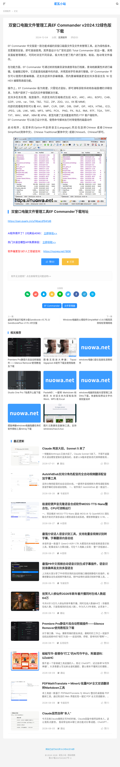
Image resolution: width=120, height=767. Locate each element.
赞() (50, 261)
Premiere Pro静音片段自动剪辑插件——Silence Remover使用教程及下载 (24, 362)
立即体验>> (50, 233)
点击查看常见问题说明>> (38, 276)
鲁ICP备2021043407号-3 (60, 758)
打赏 (70, 261)
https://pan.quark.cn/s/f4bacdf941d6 (29, 221)
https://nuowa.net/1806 (57, 251)
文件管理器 (69, 305)
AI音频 (62, 523)
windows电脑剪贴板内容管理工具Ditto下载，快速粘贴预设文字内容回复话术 (95, 395)
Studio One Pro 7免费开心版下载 (24, 392)
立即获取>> (49, 242)
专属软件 (63, 493)
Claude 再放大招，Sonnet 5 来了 (63, 448)
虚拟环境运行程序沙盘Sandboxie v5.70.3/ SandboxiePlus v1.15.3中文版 (29, 321)
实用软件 (7, 11)
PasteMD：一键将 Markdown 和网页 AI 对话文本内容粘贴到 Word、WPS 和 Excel (59, 395)
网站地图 (71, 755)
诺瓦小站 (60, 3)
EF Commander (52, 305)
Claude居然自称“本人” (56, 713)
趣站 (60, 463)
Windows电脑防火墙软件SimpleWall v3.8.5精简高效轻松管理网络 (87, 321)
